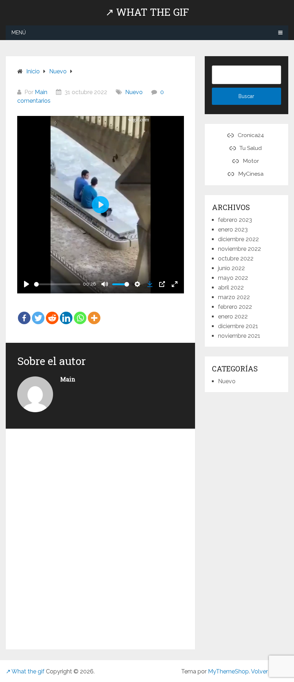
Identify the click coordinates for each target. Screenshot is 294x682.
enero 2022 (233, 316)
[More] (94, 312)
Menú (18, 32)
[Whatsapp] (80, 312)
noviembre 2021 (239, 335)
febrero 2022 (235, 306)
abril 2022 (231, 287)
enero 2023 (233, 229)
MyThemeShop (228, 671)
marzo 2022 (234, 297)
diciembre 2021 (238, 326)
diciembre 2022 (238, 239)
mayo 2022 (233, 277)
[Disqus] (100, 537)
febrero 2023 (235, 219)
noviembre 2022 (239, 248)
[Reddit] (52, 312)
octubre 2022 (235, 258)
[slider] (57, 284)
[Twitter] (38, 312)
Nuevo (134, 92)
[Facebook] (24, 312)
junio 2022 (231, 268)
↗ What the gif (147, 12)
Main (41, 92)
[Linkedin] (66, 312)
